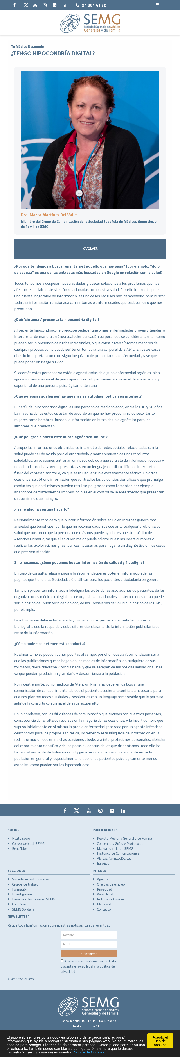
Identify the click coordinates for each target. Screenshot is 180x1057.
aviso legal (85, 966)
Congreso (19, 904)
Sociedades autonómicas (30, 879)
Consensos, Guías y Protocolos (120, 843)
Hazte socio (21, 838)
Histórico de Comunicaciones (118, 853)
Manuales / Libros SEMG (115, 848)
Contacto (104, 909)
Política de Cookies (88, 1052)
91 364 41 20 (94, 5)
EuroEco (103, 863)
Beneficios (20, 848)
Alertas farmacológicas (114, 858)
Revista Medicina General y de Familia (124, 838)
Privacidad (104, 889)
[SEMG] (90, 23)
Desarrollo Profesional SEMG (33, 899)
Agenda (102, 879)
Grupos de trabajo (25, 884)
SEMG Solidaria (23, 909)
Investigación (22, 894)
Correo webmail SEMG (28, 843)
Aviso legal (105, 894)
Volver (91, 248)
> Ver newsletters (21, 978)
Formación (20, 889)
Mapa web (104, 904)
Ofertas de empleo (111, 884)
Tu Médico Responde (27, 46)
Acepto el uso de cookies (160, 1040)
